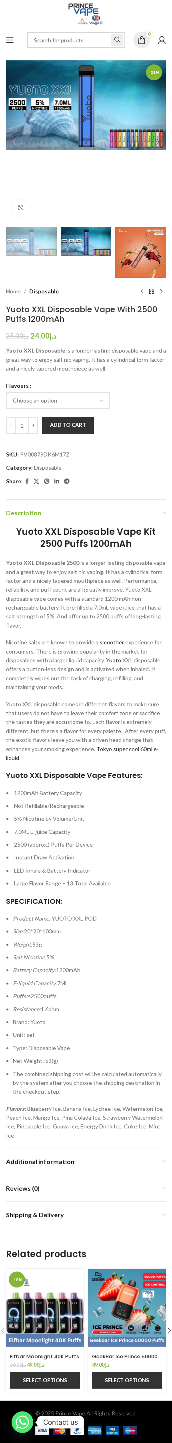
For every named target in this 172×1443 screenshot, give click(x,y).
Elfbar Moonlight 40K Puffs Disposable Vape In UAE (44, 1359)
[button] (14, 142)
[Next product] (161, 292)
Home (13, 291)
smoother (112, 642)
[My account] (162, 40)
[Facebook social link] (27, 481)
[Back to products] (151, 292)
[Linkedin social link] (57, 481)
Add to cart (68, 425)
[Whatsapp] (22, 1422)
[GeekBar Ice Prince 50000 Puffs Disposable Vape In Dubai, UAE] (127, 1308)
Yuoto (113, 660)
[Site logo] (86, 13)
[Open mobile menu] (10, 40)
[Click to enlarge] (21, 208)
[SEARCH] (117, 40)
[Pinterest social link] (47, 481)
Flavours (17, 385)
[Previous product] (142, 292)
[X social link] (36, 481)
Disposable (44, 291)
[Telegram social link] (67, 481)
